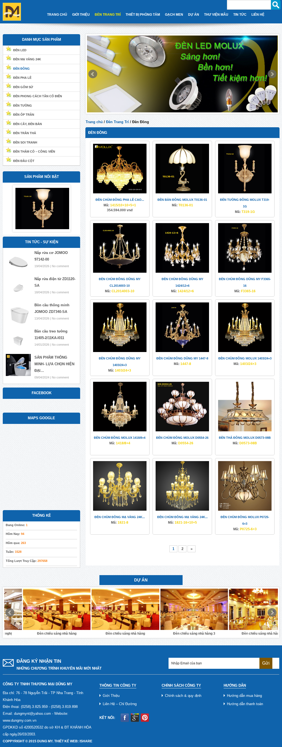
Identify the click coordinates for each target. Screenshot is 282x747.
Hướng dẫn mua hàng (244, 696)
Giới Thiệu (81, 15)
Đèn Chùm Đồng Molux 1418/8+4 (119, 437)
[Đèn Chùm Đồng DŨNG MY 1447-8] (182, 327)
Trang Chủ (57, 15)
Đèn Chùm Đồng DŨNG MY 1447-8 (182, 358)
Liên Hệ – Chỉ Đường (120, 704)
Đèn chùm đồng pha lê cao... (120, 199)
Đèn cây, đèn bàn (27, 124)
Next (272, 74)
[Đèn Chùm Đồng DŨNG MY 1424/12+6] (182, 247)
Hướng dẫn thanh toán (245, 704)
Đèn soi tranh (25, 142)
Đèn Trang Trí (108, 15)
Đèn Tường (22, 105)
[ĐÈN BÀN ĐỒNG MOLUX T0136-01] (182, 168)
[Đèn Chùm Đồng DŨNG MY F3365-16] (245, 247)
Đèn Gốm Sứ (23, 87)
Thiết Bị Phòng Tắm (143, 15)
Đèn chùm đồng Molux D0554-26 (182, 437)
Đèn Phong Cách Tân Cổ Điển (37, 96)
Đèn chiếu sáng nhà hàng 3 (175, 633)
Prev (92, 74)
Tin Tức (239, 15)
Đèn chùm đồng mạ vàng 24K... (119, 517)
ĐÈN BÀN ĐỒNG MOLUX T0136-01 (182, 199)
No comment (60, 266)
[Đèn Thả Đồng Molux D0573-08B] (245, 406)
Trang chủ (94, 122)
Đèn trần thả (24, 133)
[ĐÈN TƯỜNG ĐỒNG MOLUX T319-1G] (245, 168)
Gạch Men (174, 15)
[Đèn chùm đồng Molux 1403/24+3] (245, 327)
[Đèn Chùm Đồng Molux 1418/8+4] (120, 406)
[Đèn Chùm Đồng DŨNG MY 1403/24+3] (120, 327)
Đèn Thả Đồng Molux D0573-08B (245, 437)
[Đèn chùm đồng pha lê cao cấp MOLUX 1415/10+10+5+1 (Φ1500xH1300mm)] (120, 168)
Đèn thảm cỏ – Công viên (34, 151)
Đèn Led (19, 50)
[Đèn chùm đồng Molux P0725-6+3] (245, 485)
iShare (86, 741)
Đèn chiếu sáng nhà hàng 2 (244, 633)
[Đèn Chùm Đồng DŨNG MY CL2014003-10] (120, 247)
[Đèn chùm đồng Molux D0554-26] (182, 406)
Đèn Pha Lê (22, 77)
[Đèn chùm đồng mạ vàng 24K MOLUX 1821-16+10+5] (182, 485)
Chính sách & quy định (183, 696)
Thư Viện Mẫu (216, 15)
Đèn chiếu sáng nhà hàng (38, 633)
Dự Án (193, 15)
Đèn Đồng (21, 68)
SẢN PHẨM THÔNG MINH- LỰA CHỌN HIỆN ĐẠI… (54, 364)
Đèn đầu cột (23, 161)
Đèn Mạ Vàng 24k (27, 59)
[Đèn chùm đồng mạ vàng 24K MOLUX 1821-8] (120, 485)
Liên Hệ (257, 15)
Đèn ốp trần (23, 114)
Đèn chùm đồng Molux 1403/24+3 (245, 358)
